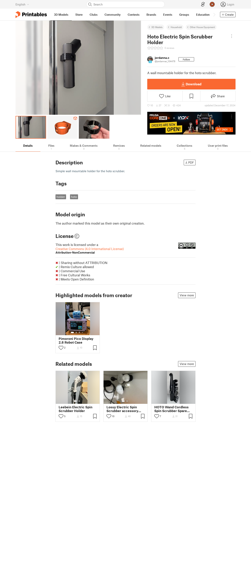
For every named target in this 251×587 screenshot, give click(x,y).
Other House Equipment (202, 27)
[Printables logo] (31, 14)
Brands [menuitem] (151, 14)
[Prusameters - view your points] (212, 4)
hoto (74, 196)
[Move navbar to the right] (214, 14)
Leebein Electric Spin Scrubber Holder (75, 409)
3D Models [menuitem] (61, 14)
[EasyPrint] (203, 4)
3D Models (157, 27)
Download (193, 84)
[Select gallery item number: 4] (82, 332)
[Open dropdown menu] (232, 36)
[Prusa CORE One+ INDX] (191, 123)
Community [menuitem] (113, 14)
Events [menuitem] (167, 14)
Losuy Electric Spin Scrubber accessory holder (122, 409)
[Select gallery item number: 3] (79, 332)
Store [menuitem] (79, 14)
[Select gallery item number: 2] (76, 332)
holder (60, 196)
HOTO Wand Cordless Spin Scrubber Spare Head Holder (171, 409)
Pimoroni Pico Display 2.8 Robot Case (76, 340)
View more (187, 295)
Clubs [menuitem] (93, 14)
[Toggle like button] (61, 347)
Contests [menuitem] (133, 14)
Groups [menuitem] (184, 14)
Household (176, 27)
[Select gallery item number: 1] (72, 332)
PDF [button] (191, 162)
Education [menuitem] (203, 14)
